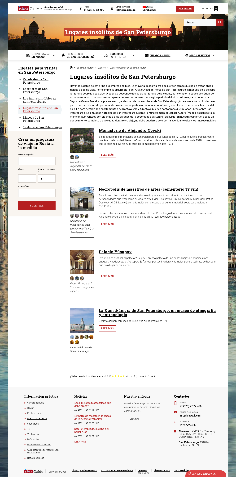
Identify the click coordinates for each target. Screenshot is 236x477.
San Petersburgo (85, 67)
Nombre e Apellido (26, 154)
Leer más (107, 154)
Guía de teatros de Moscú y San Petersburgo (43, 451)
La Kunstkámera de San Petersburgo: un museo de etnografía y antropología (157, 312)
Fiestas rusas (34, 413)
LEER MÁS (80, 441)
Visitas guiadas (84, 470)
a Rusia (162, 470)
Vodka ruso (33, 434)
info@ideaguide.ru (190, 415)
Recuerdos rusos (35, 457)
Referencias (33, 439)
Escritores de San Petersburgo (35, 90)
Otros (181, 470)
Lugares (102, 67)
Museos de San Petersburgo (33, 119)
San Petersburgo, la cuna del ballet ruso (91, 430)
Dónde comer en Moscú (39, 444)
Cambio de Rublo (35, 402)
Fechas (21, 169)
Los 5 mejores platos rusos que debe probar (92, 404)
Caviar (30, 407)
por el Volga (143, 471)
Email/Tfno (23, 186)
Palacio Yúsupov (115, 251)
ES (216, 8)
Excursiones (117, 470)
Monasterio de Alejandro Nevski (130, 130)
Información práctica (41, 396)
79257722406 (188, 425)
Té (28, 428)
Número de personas (46, 170)
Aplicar (219, 22)
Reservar (185, 8)
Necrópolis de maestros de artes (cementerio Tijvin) (148, 189)
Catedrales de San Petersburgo (35, 80)
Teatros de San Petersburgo (42, 127)
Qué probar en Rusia (37, 418)
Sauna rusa (33, 423)
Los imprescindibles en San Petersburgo (39, 99)
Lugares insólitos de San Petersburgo (128, 67)
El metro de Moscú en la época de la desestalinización (92, 417)
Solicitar (37, 205)
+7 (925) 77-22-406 (190, 406)
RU (211, 8)
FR (207, 8)
